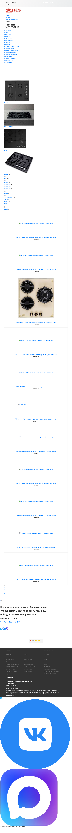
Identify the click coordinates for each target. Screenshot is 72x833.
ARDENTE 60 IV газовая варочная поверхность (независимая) (36, 387)
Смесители (9, 654)
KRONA (6, 182)
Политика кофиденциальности (52, 669)
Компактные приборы (30, 666)
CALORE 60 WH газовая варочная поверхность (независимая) (36, 579)
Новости (46, 661)
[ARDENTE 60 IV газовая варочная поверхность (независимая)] (36, 372)
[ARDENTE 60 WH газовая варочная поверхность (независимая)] (36, 405)
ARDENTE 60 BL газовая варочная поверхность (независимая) (36, 354)
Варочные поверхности (12, 19)
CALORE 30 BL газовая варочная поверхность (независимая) (36, 269)
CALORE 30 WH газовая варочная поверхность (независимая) (36, 237)
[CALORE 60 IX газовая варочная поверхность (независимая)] (36, 533)
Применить (12, 77)
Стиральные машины (11, 671)
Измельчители (28, 659)
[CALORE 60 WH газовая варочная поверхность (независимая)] (36, 565)
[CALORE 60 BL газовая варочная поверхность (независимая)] (36, 501)
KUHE (5, 150)
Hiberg (6, 193)
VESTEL (6, 102)
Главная (8, 15)
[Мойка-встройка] (14, 10)
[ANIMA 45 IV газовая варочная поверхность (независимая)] (36, 298)
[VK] (3, 628)
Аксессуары (9, 656)
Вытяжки (26, 661)
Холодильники (28, 669)
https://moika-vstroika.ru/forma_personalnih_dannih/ (35, 692)
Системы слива (10, 659)
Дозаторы (9, 661)
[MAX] (6, 628)
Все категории (28, 674)
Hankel (6, 209)
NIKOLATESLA (8, 126)
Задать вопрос (4, 830)
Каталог (8, 17)
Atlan (5, 178)
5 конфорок (7, 186)
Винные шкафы (28, 671)
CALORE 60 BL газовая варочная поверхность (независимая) (36, 515)
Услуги (7, 2)
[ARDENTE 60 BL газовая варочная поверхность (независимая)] (36, 340)
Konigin (6, 174)
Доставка (46, 654)
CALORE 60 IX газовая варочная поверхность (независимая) (36, 547)
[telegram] (1, 628)
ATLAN (6, 199)
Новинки (13, 2)
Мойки (25, 654)
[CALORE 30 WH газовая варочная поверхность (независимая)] (36, 223)
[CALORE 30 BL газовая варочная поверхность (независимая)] (36, 255)
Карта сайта (47, 666)
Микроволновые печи (11, 669)
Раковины (26, 656)
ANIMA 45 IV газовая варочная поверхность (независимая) (36, 322)
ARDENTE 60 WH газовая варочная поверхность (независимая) (36, 419)
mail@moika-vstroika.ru (12, 688)
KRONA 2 (6, 201)
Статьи (9, 4)
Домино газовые (9, 197)
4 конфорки (7, 188)
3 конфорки (7, 184)
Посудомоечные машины (12, 664)
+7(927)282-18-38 (48, 2)
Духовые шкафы (28, 664)
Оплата (46, 656)
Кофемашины (9, 674)
